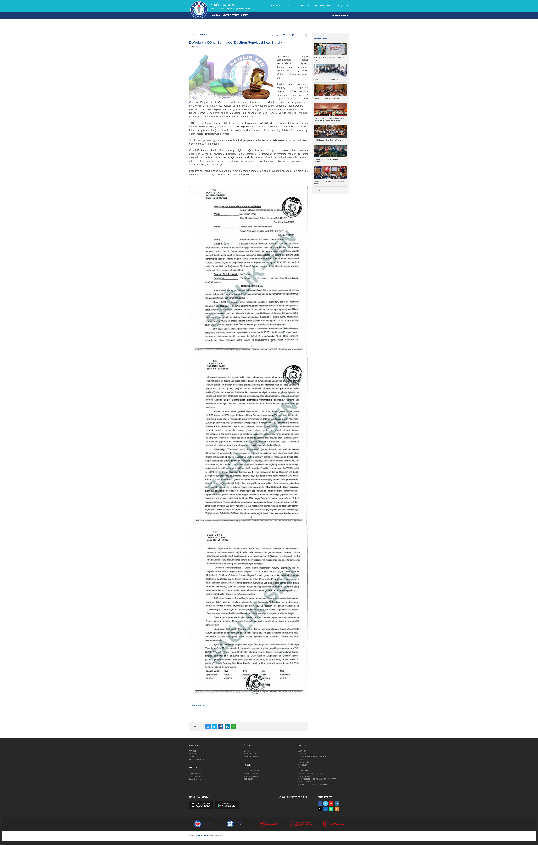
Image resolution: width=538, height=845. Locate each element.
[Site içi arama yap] (348, 6)
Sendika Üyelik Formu (252, 754)
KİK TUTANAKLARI (305, 776)
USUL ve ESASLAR (305, 782)
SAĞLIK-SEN (222, 5)
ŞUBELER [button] (290, 6)
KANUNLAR (302, 754)
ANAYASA (302, 751)
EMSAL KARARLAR (251, 773)
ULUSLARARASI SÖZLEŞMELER (310, 773)
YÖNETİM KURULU (196, 754)
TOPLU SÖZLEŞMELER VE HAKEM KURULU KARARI (317, 779)
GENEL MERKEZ (341, 15)
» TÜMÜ (317, 190)
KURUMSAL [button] (276, 6)
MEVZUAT (319, 6)
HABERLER (203, 34)
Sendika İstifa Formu (251, 757)
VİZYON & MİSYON (196, 759)
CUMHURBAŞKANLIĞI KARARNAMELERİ (313, 785)
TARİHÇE (192, 751)
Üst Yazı (247, 751)
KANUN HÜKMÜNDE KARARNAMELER (312, 757)
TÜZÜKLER (302, 759)
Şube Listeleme (195, 779)
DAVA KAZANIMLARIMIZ (253, 776)
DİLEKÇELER (248, 779)
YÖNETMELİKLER (304, 762)
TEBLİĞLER (302, 765)
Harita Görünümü (195, 773)
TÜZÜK (191, 757)
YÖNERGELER (303, 771)
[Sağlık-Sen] (199, 10)
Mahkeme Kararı (198, 706)
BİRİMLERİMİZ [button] (304, 6)
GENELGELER (303, 768)
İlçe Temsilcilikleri (195, 776)
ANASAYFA (192, 34)
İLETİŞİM (340, 6)
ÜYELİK (330, 6)
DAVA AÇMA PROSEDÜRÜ (253, 771)
